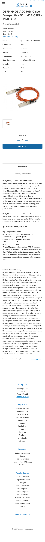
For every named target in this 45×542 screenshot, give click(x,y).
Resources (22, 429)
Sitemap (22, 441)
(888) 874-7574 (23, 397)
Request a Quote (22, 417)
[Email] (8, 157)
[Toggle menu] (3, 3)
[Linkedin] (20, 157)
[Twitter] (16, 157)
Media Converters (22, 459)
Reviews (22, 432)
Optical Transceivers (22, 453)
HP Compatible (22, 494)
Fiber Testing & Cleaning (22, 462)
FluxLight (22, 483)
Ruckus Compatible (22, 503)
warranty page (36, 359)
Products (22, 435)
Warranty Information (23, 173)
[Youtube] (28, 520)
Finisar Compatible (22, 491)
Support (22, 423)
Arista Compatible (22, 485)
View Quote (22, 438)
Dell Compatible (22, 488)
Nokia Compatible (22, 500)
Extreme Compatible (22, 497)
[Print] (12, 157)
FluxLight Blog (22, 414)
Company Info (22, 411)
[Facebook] (4, 157)
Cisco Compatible (22, 477)
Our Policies (22, 426)
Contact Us (22, 420)
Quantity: (23, 135)
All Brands (22, 465)
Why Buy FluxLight (22, 408)
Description (22, 167)
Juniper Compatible (22, 480)
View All (22, 506)
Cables (22, 456)
